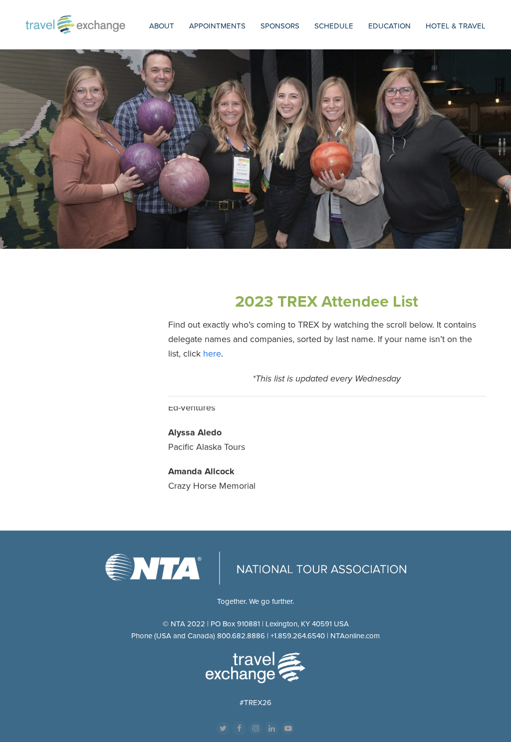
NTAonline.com (355, 635)
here (212, 353)
